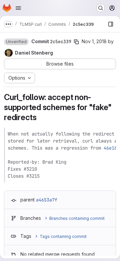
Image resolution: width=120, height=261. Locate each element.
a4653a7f (46, 200)
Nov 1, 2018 (94, 41)
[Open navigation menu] (18, 8)
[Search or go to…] (101, 8)
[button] (16, 41)
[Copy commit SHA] (76, 42)
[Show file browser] (110, 24)
